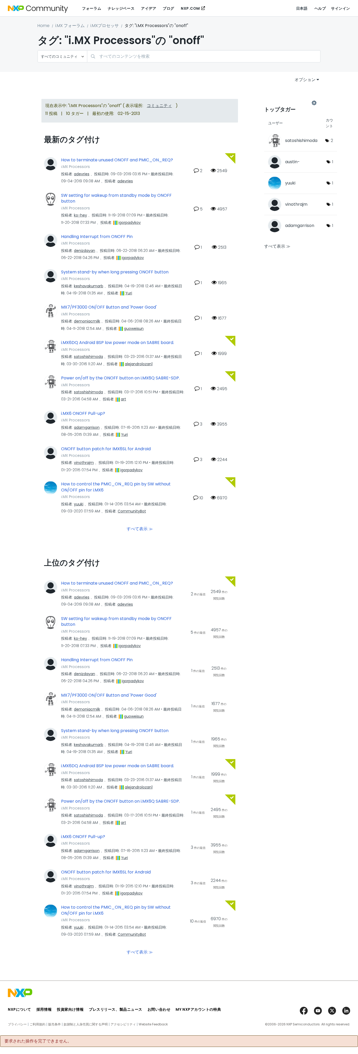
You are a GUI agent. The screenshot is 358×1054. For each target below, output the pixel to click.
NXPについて (19, 1009)
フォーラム (91, 8)
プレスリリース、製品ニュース (115, 1009)
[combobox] (204, 56)
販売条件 (54, 1024)
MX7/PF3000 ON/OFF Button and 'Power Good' (109, 307)
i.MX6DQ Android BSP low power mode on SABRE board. (117, 343)
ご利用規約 (37, 1024)
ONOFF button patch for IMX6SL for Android (106, 449)
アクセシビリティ (123, 1024)
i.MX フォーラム (70, 26)
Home (43, 26)
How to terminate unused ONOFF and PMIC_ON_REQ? (117, 160)
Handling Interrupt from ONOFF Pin (97, 237)
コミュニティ (159, 106)
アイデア (148, 8)
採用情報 (44, 1009)
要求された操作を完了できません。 (38, 1041)
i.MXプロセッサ (104, 26)
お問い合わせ (159, 1009)
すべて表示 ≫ (140, 529)
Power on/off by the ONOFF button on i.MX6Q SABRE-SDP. (120, 378)
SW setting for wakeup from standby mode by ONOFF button (116, 198)
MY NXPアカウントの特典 (198, 1009)
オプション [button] (305, 80)
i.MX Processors (75, 166)
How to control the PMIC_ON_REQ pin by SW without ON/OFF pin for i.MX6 (116, 487)
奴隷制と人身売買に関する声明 (86, 1024)
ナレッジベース (121, 8)
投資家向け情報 (70, 1009)
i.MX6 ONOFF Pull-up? (83, 413)
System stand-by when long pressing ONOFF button (115, 272)
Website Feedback (153, 1024)
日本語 (302, 8)
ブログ (168, 8)
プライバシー (17, 1024)
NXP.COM (190, 8)
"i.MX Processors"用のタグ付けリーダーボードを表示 (289, 103)
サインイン (340, 8)
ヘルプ (320, 8)
